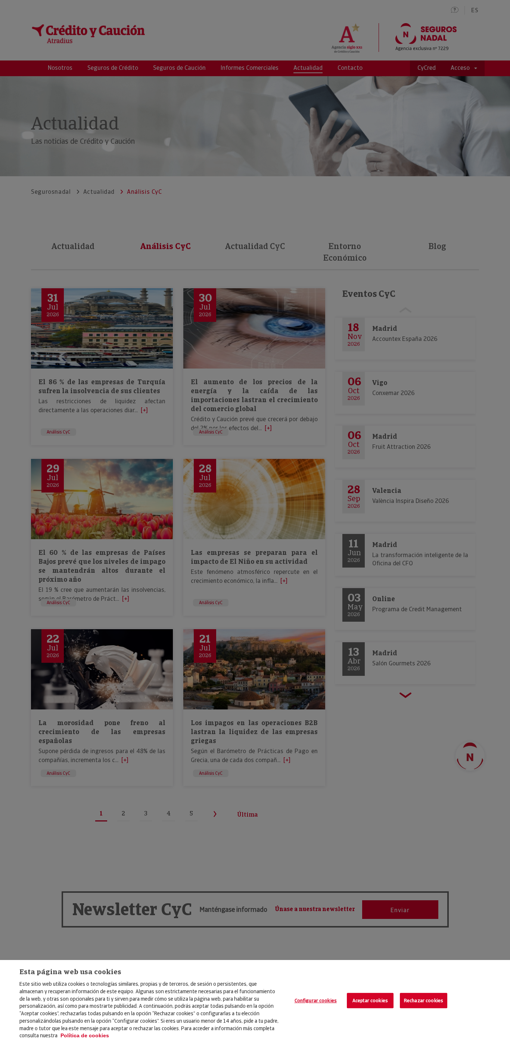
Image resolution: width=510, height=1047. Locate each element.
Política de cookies (84, 1035)
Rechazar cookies (423, 1000)
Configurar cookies (316, 1000)
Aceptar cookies (370, 1000)
